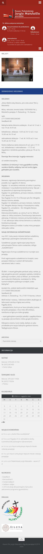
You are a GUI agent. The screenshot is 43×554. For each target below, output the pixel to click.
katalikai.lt (6, 477)
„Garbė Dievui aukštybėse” (20, 434)
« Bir (3, 422)
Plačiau (5, 384)
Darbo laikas (7, 367)
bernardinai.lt (8, 479)
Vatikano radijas (8, 484)
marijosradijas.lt (8, 482)
